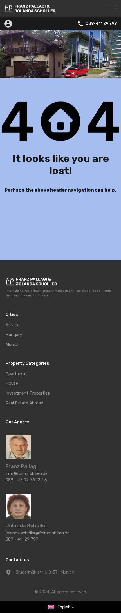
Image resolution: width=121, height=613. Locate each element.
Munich (12, 344)
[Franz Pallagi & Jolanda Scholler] (29, 9)
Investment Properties (28, 393)
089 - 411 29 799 (22, 539)
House (12, 383)
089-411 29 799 (101, 23)
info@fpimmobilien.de (27, 473)
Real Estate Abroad (24, 403)
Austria (12, 325)
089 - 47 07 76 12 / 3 (26, 479)
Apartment (16, 373)
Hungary (14, 335)
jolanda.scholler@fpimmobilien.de (38, 532)
